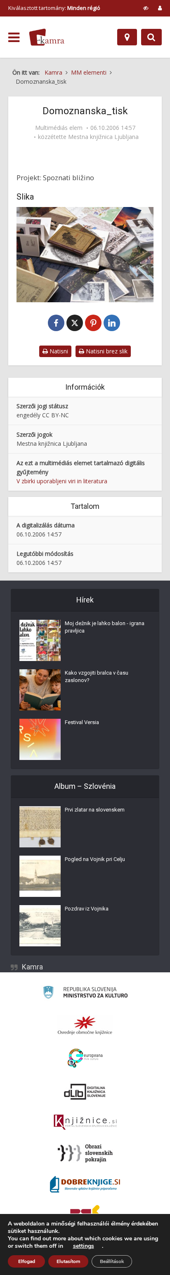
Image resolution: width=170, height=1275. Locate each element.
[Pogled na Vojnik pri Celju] (40, 876)
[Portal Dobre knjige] (85, 1184)
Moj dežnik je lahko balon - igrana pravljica (104, 627)
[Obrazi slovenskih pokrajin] (85, 1153)
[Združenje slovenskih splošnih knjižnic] (85, 1122)
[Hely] (127, 37)
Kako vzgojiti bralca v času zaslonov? (96, 676)
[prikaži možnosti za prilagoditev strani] (146, 8)
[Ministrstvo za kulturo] (85, 993)
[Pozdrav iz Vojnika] (40, 925)
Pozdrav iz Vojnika (87, 909)
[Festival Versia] (40, 739)
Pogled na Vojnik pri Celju (95, 859)
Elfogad (26, 1261)
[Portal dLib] (85, 1091)
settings (83, 1246)
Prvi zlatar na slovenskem (95, 810)
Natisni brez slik (106, 351)
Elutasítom (68, 1261)
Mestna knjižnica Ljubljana (103, 137)
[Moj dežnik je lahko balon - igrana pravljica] (40, 640)
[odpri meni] (13, 37)
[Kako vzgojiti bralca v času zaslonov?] (40, 689)
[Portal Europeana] (85, 1058)
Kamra (32, 966)
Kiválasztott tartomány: (54, 8)
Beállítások (112, 1261)
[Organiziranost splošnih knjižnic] (85, 1025)
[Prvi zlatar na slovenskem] (40, 826)
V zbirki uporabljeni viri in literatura (62, 481)
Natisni (58, 351)
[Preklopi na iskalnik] (151, 37)
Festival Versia (82, 722)
